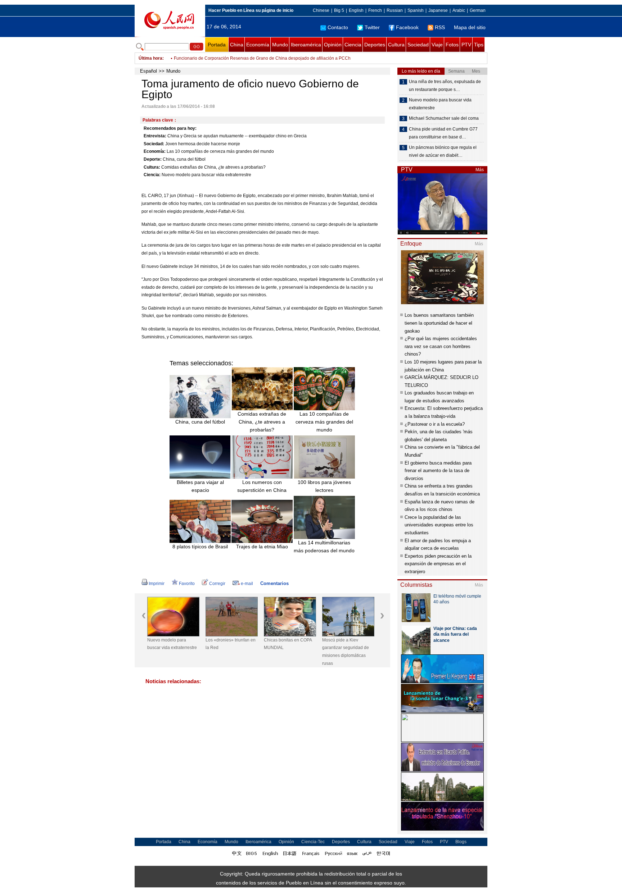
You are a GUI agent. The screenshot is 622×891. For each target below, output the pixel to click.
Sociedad (418, 44)
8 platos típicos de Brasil (200, 546)
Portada (217, 44)
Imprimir (156, 583)
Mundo (280, 44)
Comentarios (274, 583)
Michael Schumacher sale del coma (444, 118)
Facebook (407, 27)
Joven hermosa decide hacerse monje (202, 143)
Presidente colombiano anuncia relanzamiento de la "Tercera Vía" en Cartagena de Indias (262, 61)
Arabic (458, 10)
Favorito (187, 583)
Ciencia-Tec (313, 841)
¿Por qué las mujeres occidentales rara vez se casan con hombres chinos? (441, 346)
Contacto (338, 27)
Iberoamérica (306, 44)
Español (148, 71)
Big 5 (339, 10)
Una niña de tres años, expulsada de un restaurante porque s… (445, 85)
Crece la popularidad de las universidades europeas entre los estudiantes (439, 525)
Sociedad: (154, 143)
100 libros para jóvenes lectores (324, 486)
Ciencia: (152, 174)
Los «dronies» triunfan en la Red (231, 644)
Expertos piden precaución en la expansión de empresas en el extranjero (438, 563)
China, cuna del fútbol (184, 159)
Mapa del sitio (470, 27)
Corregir (217, 583)
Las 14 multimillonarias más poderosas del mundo (324, 546)
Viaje (437, 44)
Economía (257, 44)
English (356, 10)
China (236, 44)
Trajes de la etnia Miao (262, 546)
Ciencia (352, 44)
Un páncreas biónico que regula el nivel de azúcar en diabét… (443, 151)
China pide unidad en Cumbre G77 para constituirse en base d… (443, 133)
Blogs (460, 841)
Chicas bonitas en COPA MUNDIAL (288, 644)
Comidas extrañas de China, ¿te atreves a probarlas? (213, 167)
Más (479, 169)
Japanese (438, 10)
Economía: (155, 151)
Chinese (321, 10)
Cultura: (152, 167)
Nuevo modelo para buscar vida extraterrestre (206, 174)
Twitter (372, 27)
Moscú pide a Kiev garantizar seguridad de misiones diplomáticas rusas (345, 652)
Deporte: (153, 159)
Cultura (396, 44)
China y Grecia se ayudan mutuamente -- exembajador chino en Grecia (237, 135)
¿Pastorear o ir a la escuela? (435, 424)
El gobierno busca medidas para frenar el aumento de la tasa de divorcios (438, 470)
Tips (478, 44)
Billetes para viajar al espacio (200, 486)
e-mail (247, 583)
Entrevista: (155, 135)
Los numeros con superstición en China (262, 486)
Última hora (150, 58)
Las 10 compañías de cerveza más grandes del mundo (220, 151)
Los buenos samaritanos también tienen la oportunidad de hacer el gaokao (439, 322)
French (375, 10)
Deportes (374, 44)
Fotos (452, 44)
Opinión (333, 44)
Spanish (415, 10)
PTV (466, 44)
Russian (395, 10)
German (478, 10)
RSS (440, 27)
